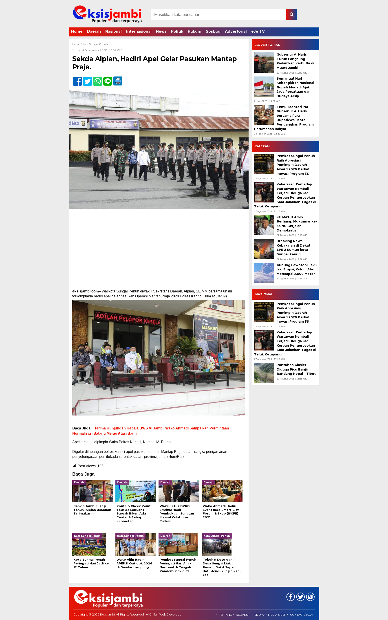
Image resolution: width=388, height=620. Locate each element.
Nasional (113, 31)
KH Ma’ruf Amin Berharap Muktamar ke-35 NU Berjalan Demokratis (297, 223)
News (161, 31)
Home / (77, 44)
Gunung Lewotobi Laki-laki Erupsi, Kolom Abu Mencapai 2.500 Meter (297, 269)
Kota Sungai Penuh (95, 44)
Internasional (139, 31)
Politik (177, 31)
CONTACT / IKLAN (302, 614)
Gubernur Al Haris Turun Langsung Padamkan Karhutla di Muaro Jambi (295, 61)
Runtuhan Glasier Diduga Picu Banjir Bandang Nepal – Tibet (296, 369)
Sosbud (213, 31)
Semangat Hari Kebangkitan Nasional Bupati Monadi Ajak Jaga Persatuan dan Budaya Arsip (295, 87)
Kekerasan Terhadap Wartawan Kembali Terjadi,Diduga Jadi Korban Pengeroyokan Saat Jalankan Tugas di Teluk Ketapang (285, 195)
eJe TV (258, 31)
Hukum (194, 31)
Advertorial (236, 31)
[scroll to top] (371, 613)
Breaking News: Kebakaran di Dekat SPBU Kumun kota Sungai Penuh (293, 247)
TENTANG (225, 614)
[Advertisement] (158, 245)
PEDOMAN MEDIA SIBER (269, 614)
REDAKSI (242, 614)
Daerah (94, 31)
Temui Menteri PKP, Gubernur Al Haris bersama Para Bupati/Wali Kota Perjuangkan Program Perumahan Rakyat (284, 118)
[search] (291, 14)
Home (77, 31)
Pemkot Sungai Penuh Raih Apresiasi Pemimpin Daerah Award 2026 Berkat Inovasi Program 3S (296, 164)
